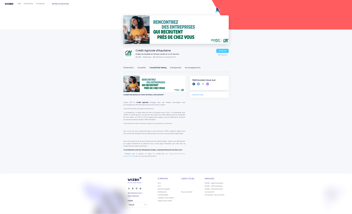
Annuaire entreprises (189, 186)
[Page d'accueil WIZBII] (9, 4)
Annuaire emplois (187, 183)
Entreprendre (175, 68)
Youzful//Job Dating (158, 68)
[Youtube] (207, 84)
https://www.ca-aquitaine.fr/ (165, 57)
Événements (185, 189)
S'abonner (222, 51)
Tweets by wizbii (197, 95)
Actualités (142, 68)
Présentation (128, 68)
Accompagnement (192, 68)
